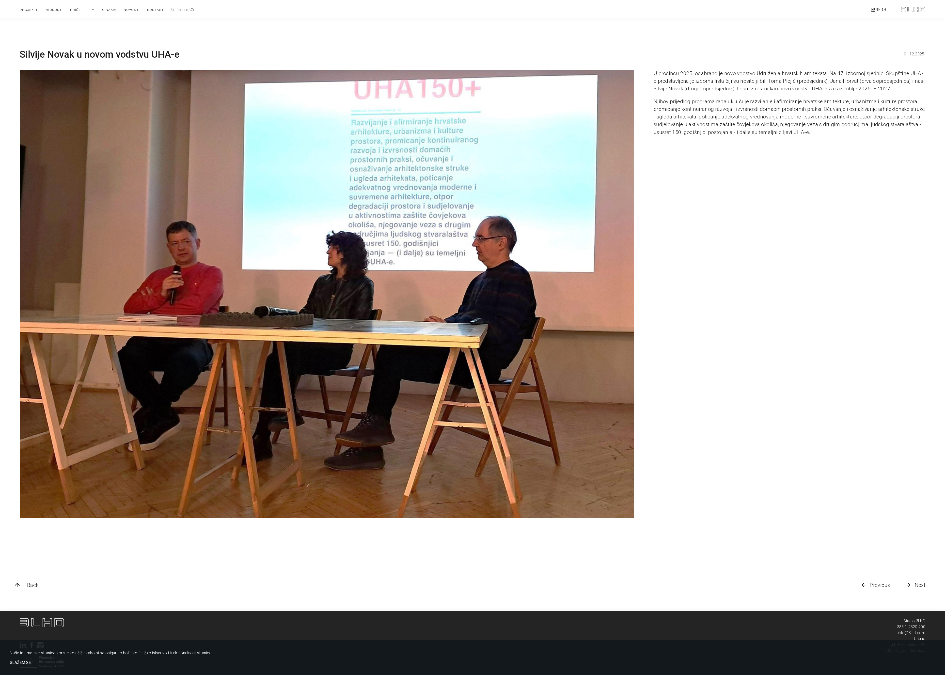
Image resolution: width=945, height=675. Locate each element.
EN (878, 9)
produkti (54, 10)
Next (920, 585)
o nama (109, 10)
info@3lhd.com (911, 632)
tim (91, 10)
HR (873, 9)
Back (32, 585)
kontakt (155, 10)
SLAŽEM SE (20, 662)
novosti (132, 10)
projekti (28, 10)
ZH (884, 9)
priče (75, 10)
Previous (880, 585)
